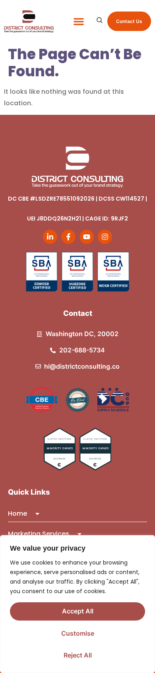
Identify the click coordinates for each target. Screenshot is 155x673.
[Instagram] (105, 237)
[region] (77, 604)
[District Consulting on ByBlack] (77, 399)
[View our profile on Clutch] (60, 449)
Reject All (78, 655)
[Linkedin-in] (50, 237)
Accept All (77, 611)
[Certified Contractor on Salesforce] (42, 399)
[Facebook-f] (68, 237)
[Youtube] (86, 237)
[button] (78, 21)
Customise (77, 633)
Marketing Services (38, 533)
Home (17, 513)
